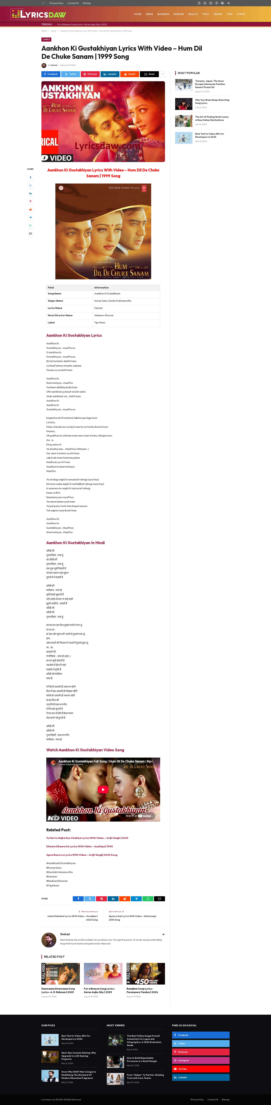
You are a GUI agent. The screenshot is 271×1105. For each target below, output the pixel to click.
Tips (229, 14)
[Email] (30, 233)
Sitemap (87, 3)
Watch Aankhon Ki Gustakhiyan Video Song (85, 749)
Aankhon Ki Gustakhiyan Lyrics (74, 335)
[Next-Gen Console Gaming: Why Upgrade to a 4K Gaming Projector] (50, 1057)
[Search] (228, 3)
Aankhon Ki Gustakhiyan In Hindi (75, 542)
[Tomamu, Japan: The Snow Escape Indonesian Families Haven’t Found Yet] (183, 85)
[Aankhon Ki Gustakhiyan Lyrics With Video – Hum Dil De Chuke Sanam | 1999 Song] (103, 121)
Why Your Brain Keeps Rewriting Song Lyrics (212, 101)
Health (193, 14)
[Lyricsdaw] (38, 14)
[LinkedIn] (30, 193)
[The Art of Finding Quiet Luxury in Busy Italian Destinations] (183, 121)
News (149, 14)
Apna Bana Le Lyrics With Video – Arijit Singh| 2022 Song (81, 854)
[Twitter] (30, 185)
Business (163, 14)
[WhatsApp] (30, 225)
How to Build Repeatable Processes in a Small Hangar (142, 1059)
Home (138, 14)
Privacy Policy (56, 3)
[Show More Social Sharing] (163, 74)
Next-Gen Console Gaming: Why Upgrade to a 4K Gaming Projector (78, 1055)
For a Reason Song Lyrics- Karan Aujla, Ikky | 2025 (82, 24)
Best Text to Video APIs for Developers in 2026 (209, 135)
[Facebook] (30, 177)
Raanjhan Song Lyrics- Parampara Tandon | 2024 (142, 990)
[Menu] (43, 3)
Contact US (73, 3)
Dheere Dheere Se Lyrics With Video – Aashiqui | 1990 (79, 846)
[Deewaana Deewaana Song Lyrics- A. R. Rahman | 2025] (60, 974)
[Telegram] (30, 217)
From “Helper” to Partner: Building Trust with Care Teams (145, 1076)
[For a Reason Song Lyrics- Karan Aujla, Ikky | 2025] (103, 974)
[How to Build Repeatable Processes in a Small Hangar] (115, 1062)
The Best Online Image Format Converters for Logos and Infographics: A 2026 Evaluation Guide (144, 1040)
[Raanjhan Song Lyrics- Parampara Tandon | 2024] (146, 974)
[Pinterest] (30, 201)
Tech (205, 14)
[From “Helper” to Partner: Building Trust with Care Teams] (115, 1079)
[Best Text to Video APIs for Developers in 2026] (183, 138)
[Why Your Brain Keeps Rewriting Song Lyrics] (183, 104)
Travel (218, 14)
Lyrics (241, 14)
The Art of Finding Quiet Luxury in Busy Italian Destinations (211, 118)
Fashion (178, 14)
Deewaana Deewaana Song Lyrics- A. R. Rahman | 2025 (58, 990)
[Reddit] (30, 209)
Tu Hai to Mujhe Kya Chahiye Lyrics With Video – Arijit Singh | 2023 (87, 837)
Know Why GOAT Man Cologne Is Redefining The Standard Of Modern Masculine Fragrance (78, 1074)
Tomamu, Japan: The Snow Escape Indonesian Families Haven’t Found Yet (210, 84)
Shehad (54, 65)
